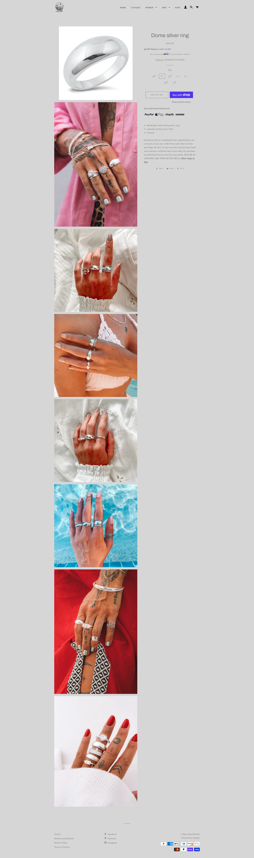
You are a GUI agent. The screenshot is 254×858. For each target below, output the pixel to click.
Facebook (111, 834)
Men (165, 7)
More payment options (181, 102)
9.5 (154, 76)
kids (177, 7)
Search (57, 834)
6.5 (185, 76)
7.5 (174, 82)
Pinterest (111, 838)
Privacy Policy (60, 842)
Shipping (159, 59)
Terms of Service (62, 847)
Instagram (112, 842)
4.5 (177, 76)
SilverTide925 (194, 834)
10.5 (166, 82)
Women (149, 7)
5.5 (170, 76)
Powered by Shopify (191, 838)
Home (123, 7)
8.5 (162, 76)
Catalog (136, 7)
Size (170, 70)
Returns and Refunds (63, 838)
